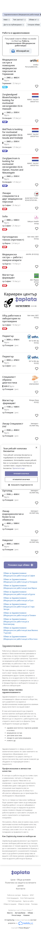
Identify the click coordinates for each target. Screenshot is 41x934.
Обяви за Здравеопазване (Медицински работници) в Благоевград (16, 621)
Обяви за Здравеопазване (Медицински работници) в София (19, 574)
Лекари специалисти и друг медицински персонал (12, 197)
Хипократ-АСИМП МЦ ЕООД (34, 425)
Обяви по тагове (24, 904)
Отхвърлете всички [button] (21, 479)
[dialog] (20, 467)
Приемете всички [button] (21, 474)
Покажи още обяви (18, 564)
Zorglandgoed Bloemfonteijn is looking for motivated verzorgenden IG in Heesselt (12, 101)
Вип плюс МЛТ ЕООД (33, 238)
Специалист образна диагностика (9, 379)
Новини (26, 915)
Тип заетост (18, 19)
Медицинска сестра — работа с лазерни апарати (12, 257)
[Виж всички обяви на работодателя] (34, 62)
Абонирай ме (22, 51)
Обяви (30, 913)
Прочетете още (18, 468)
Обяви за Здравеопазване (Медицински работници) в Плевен (19, 614)
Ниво (6, 19)
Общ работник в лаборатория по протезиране (11, 318)
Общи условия (24, 879)
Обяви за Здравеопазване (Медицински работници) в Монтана (20, 637)
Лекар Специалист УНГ (12, 425)
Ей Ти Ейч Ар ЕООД (34, 342)
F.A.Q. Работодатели (27, 898)
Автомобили (20, 913)
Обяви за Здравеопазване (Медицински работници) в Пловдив (20, 580)
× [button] (36, 447)
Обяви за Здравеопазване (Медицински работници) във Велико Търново (20, 630)
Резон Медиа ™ (24, 928)
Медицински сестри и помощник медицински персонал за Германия (9, 67)
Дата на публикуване (13, 25)
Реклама (34, 904)
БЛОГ (32, 895)
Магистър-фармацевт (8, 276)
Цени (12, 879)
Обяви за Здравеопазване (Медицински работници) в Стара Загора (18, 606)
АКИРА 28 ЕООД (32, 254)
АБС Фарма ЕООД (34, 281)
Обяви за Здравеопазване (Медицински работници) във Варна (20, 586)
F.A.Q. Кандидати (13, 898)
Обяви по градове (10, 904)
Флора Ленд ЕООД (34, 401)
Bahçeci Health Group (33, 222)
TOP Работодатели (14, 901)
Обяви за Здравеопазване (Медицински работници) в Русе (18, 599)
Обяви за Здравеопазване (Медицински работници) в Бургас (19, 593)
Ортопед (7, 490)
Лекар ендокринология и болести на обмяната (13, 515)
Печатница (16, 915)
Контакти (20, 888)
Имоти (10, 913)
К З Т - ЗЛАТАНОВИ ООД (34, 384)
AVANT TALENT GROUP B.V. (33, 100)
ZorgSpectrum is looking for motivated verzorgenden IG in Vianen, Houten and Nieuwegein (12, 165)
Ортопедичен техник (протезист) (13, 238)
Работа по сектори (14, 895)
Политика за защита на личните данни (20, 884)
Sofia (5, 216)
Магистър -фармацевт (9, 402)
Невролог (7, 540)
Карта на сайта (28, 901)
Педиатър (8, 336)
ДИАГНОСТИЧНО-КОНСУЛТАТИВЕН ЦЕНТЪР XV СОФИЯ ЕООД (32, 201)
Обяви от (33, 19)
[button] (20, 485)
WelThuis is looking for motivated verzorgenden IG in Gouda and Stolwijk (12, 133)
